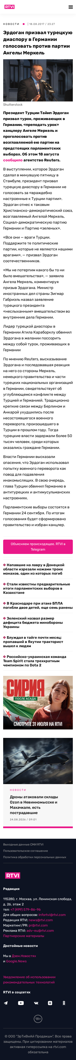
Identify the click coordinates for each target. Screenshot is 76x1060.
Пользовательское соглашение (25, 851)
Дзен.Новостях (24, 956)
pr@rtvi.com (38, 925)
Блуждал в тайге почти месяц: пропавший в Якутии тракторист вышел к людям (33, 641)
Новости (11, 24)
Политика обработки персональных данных (34, 857)
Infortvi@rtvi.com (52, 915)
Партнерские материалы (23, 936)
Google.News (16, 961)
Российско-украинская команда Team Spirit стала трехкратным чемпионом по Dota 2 (34, 661)
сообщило (13, 160)
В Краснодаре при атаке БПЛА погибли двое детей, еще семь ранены (38, 605)
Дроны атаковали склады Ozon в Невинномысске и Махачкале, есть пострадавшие (34, 805)
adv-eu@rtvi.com (40, 931)
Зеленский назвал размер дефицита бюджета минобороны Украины (33, 622)
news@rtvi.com (41, 920)
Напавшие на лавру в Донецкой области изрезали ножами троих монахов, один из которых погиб (33, 569)
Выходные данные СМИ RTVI (23, 844)
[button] (71, 7)
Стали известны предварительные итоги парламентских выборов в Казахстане (36, 588)
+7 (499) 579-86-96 (25, 909)
